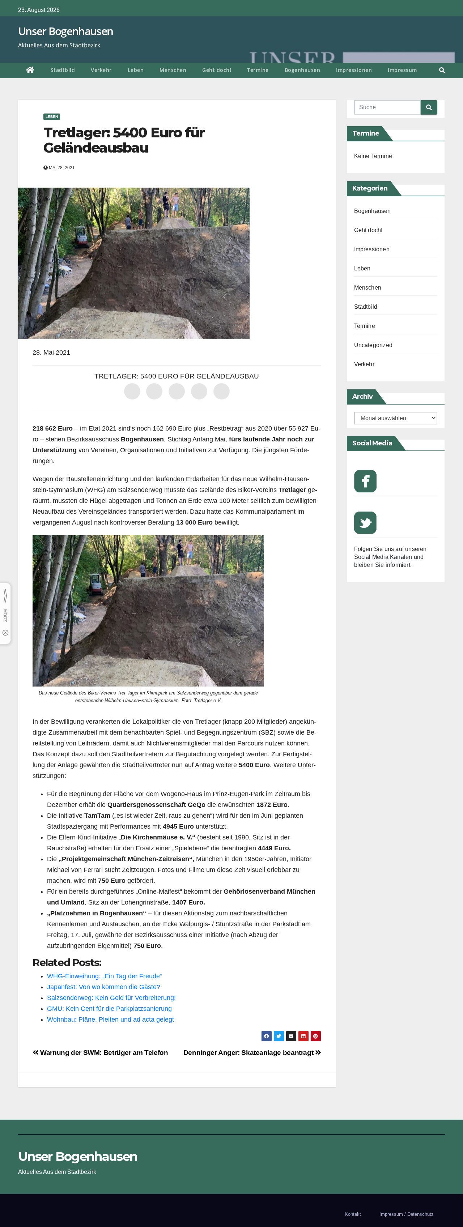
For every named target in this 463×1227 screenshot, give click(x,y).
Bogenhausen (302, 70)
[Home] (30, 70)
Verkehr (101, 70)
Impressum (402, 70)
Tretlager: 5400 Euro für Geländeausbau (123, 140)
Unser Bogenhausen (65, 30)
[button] (442, 70)
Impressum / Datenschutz (406, 1214)
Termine (258, 70)
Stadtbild (63, 70)
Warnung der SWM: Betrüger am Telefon (103, 1052)
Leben (136, 70)
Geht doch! (216, 70)
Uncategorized (373, 345)
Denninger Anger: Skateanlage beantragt (249, 1052)
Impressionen (354, 70)
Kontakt (353, 1214)
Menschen (173, 70)
